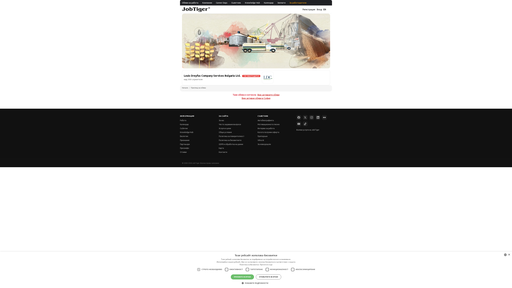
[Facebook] (298, 117)
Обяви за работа (190, 3)
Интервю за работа (266, 128)
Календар (268, 3)
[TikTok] (305, 123)
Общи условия (225, 132)
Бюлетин (184, 136)
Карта (221, 148)
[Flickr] (324, 117)
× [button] (509, 255)
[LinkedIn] (318, 117)
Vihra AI (261, 140)
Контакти (223, 152)
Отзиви (183, 152)
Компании (207, 3)
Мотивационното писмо (269, 124)
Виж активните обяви (268, 95)
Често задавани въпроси (230, 124)
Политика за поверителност (231, 136)
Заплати (281, 3)
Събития (184, 128)
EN (324, 9)
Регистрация (309, 9)
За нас (221, 120)
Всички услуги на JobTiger (307, 130)
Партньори (185, 144)
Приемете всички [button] (242, 277)
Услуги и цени (225, 128)
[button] (256, 283)
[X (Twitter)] (305, 117)
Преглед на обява (198, 88)
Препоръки (262, 136)
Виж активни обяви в (256, 98)
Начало (185, 88)
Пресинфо (184, 148)
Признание (184, 140)
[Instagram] (311, 117)
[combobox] (505, 254)
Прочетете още (266, 264)
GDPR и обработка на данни (231, 144)
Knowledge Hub (252, 3)
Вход (319, 9)
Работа (183, 120)
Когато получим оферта (268, 132)
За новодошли (264, 144)
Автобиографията (266, 120)
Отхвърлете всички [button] (268, 277)
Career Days (221, 3)
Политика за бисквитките (230, 140)
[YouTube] (298, 123)
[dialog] (256, 269)
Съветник (236, 3)
